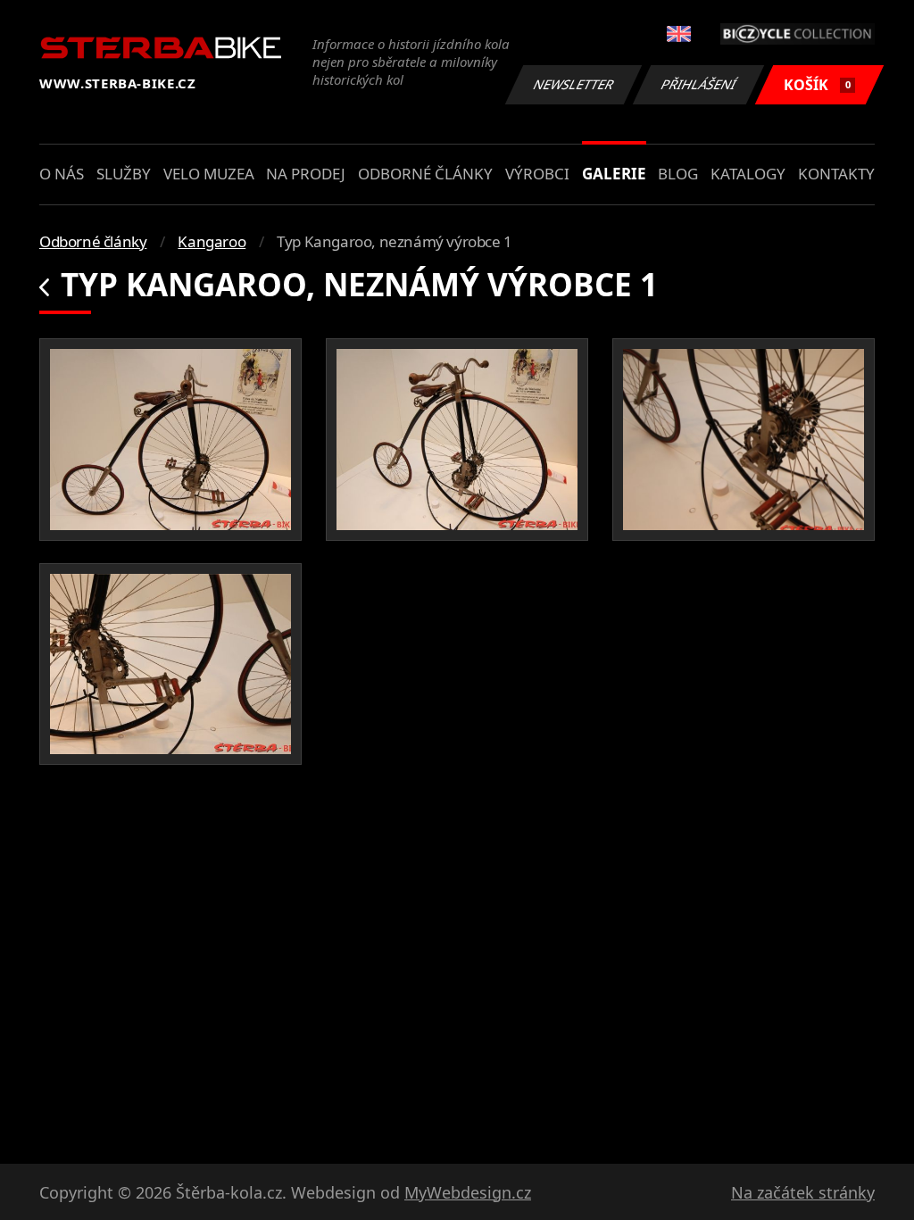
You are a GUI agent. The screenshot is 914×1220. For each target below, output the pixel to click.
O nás (61, 173)
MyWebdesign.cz (467, 1192)
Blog (678, 173)
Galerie (614, 173)
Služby (123, 173)
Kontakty (836, 173)
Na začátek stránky (803, 1192)
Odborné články (425, 173)
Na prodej (305, 173)
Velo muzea (208, 173)
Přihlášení (699, 84)
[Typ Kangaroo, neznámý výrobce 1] (170, 439)
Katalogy (747, 173)
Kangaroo (211, 241)
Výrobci (537, 173)
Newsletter (574, 84)
